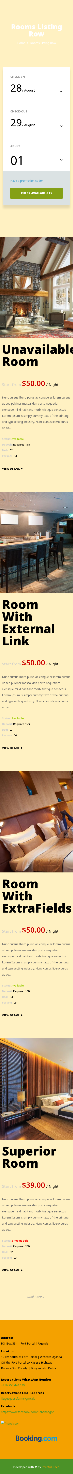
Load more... (35, 1296)
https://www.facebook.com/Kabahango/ (27, 1412)
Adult (15, 146)
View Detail (11, 468)
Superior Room (29, 1157)
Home (21, 43)
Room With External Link (28, 622)
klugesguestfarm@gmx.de (18, 1398)
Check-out (19, 111)
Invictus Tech (50, 1467)
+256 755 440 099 (13, 1385)
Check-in (17, 77)
